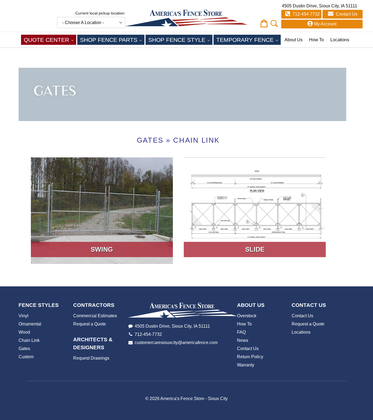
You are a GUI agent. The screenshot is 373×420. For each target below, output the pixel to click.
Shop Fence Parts (112, 39)
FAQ (241, 332)
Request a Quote (89, 324)
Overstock (246, 315)
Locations (339, 39)
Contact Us (346, 14)
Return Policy (250, 356)
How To (316, 39)
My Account (325, 24)
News (242, 340)
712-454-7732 (305, 14)
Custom (26, 356)
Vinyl (23, 315)
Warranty (245, 365)
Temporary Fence (248, 39)
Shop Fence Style (180, 39)
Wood (24, 332)
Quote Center (50, 39)
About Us (294, 39)
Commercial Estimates (95, 315)
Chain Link (196, 140)
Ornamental (30, 324)
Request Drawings (91, 358)
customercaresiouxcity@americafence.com (176, 342)
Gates (150, 140)
